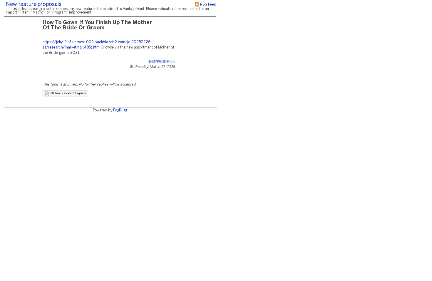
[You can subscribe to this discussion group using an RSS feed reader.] (197, 4)
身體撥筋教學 (158, 61)
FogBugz (120, 110)
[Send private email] (172, 61)
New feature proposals (33, 4)
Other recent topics (67, 93)
